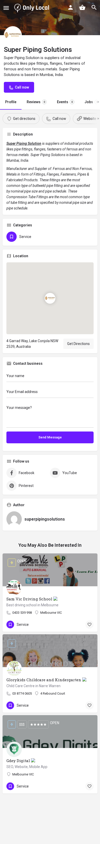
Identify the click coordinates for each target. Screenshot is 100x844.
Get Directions (78, 344)
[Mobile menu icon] (6, 8)
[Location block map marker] (50, 298)
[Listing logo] (13, 35)
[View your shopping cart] (82, 7)
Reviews (36, 102)
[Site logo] (32, 8)
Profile (10, 102)
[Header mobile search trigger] (94, 7)
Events (65, 102)
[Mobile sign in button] (70, 7)
